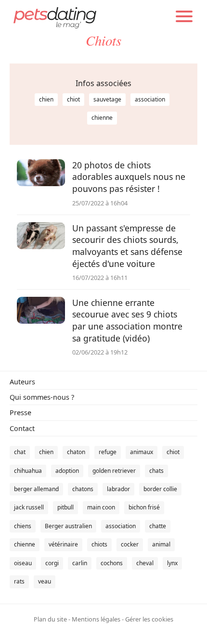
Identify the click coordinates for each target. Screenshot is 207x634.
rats (19, 581)
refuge (107, 452)
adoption (67, 471)
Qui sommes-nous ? (42, 397)
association (150, 99)
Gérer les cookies (149, 619)
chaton (76, 452)
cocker (130, 544)
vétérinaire (63, 544)
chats (156, 471)
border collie (160, 489)
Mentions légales (96, 619)
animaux (141, 452)
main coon (101, 507)
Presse (20, 412)
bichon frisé (144, 507)
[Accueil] (55, 17)
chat (20, 452)
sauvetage (107, 99)
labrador (118, 489)
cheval (145, 563)
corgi (52, 563)
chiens (22, 526)
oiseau (23, 563)
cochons (112, 563)
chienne (102, 118)
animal (161, 544)
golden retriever (114, 471)
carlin (79, 563)
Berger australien (68, 526)
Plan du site (50, 619)
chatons (82, 489)
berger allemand (36, 489)
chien (46, 99)
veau (44, 581)
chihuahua (28, 471)
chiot (73, 99)
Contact (22, 428)
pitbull (65, 507)
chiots (99, 544)
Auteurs (22, 381)
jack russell (29, 507)
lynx (172, 563)
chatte (157, 526)
